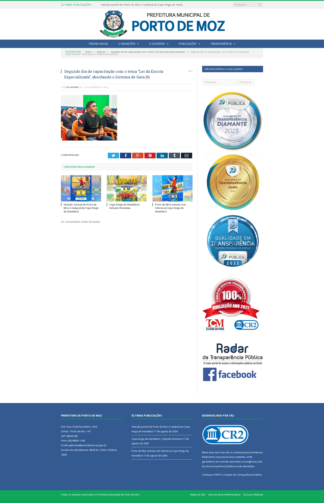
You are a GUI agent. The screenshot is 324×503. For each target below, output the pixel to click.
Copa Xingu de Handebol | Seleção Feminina (128, 4)
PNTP (218, 474)
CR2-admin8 (72, 87)
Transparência (221, 43)
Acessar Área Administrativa (224, 494)
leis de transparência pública (218, 466)
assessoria (227, 457)
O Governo (157, 43)
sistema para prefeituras (248, 452)
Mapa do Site (197, 494)
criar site (225, 452)
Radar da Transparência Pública (243, 474)
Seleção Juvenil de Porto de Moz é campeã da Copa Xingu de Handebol (81, 208)
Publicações (187, 43)
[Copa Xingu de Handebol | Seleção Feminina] (127, 188)
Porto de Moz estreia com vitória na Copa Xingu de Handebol (170, 208)
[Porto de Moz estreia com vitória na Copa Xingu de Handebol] (172, 188)
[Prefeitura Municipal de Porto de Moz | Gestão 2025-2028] (162, 23)
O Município (126, 43)
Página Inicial (98, 43)
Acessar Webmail (253, 494)
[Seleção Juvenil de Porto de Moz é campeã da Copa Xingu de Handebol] (81, 188)
